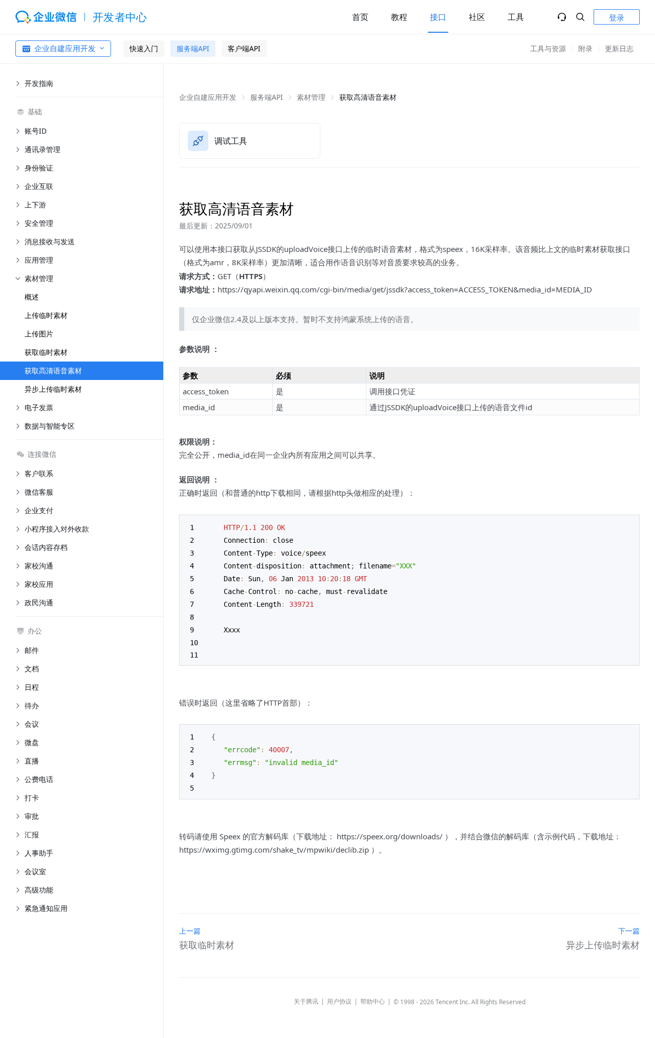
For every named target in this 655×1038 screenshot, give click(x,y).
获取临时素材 (46, 352)
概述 (32, 297)
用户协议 (339, 1001)
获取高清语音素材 (53, 370)
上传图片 (39, 333)
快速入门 (143, 48)
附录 (585, 48)
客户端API (244, 48)
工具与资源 (548, 48)
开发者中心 (120, 17)
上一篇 (190, 931)
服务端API (193, 48)
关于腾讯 (306, 1001)
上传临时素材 (46, 315)
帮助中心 (372, 1001)
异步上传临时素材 (53, 389)
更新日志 (619, 48)
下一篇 (629, 931)
